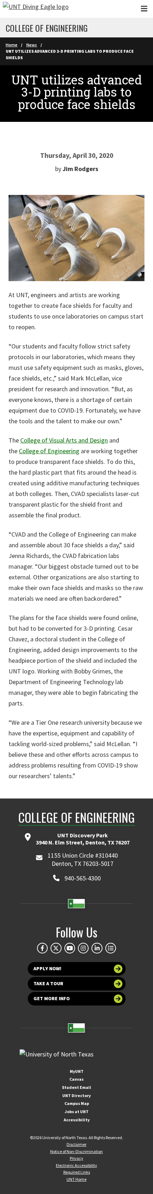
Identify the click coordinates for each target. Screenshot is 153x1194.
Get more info (51, 998)
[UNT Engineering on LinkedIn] (96, 948)
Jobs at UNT (77, 1111)
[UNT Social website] (110, 948)
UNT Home (76, 1179)
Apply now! (47, 968)
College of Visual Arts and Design (64, 440)
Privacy (76, 1158)
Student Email (76, 1087)
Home (11, 44)
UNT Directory (76, 1095)
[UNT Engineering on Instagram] (83, 948)
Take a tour (48, 983)
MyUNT (77, 1071)
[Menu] (144, 8)
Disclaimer (76, 1144)
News (31, 44)
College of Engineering (47, 28)
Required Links (76, 1172)
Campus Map (76, 1103)
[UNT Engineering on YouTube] (69, 948)
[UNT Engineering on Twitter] (56, 948)
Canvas (76, 1079)
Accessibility (77, 1119)
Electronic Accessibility (76, 1165)
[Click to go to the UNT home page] (36, 9)
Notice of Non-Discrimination (76, 1151)
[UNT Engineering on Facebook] (42, 948)
